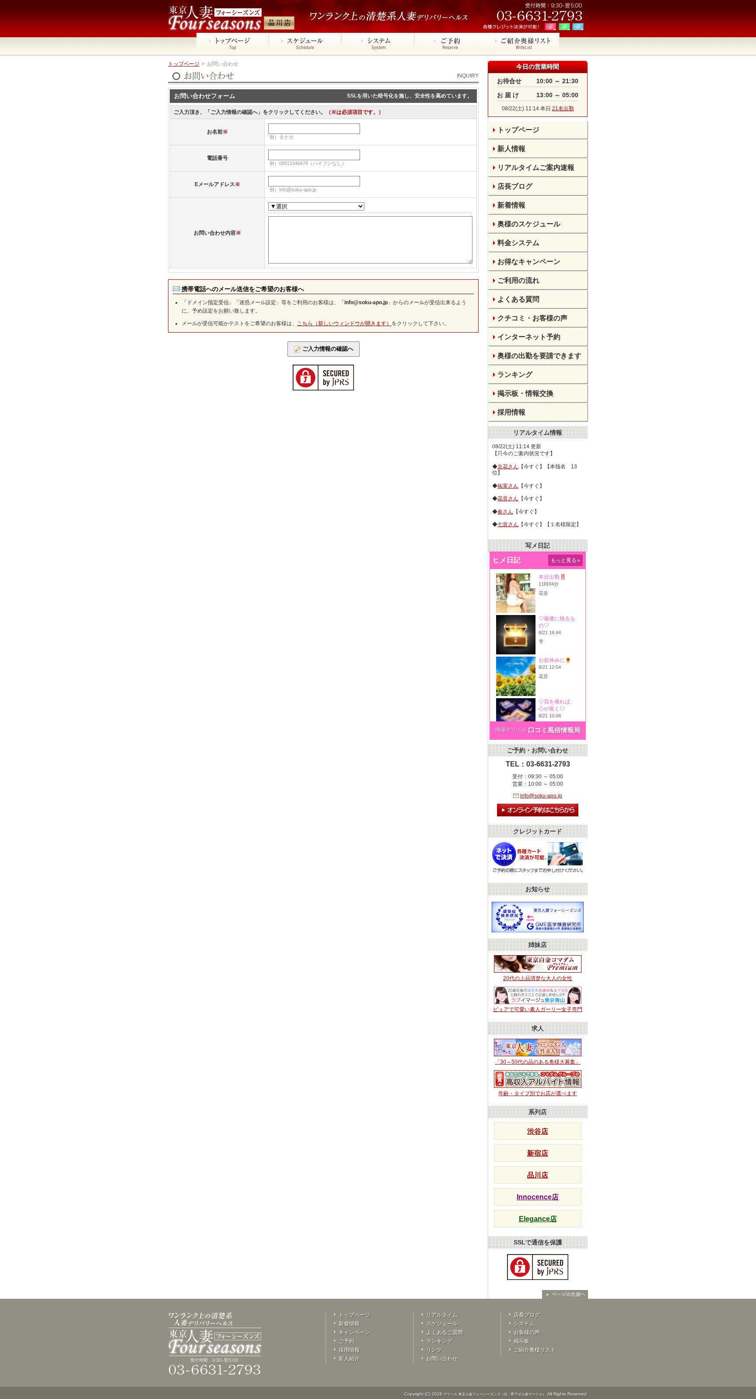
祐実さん (507, 486)
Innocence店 (538, 1197)
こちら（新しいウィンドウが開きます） (344, 323)
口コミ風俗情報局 (554, 730)
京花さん (507, 467)
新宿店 (537, 1153)
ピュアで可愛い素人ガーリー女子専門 (537, 1009)
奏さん (505, 512)
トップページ (184, 64)
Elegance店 (538, 1219)
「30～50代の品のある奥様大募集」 (538, 1062)
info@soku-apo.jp (541, 796)
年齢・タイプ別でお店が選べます (537, 1093)
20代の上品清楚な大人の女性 (537, 978)
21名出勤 (563, 108)
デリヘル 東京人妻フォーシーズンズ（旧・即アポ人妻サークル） (495, 1394)
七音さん (507, 524)
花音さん (507, 499)
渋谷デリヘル (511, 730)
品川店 (537, 1175)
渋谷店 (537, 1131)
